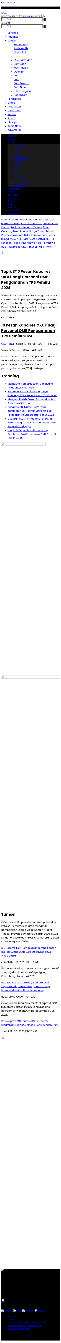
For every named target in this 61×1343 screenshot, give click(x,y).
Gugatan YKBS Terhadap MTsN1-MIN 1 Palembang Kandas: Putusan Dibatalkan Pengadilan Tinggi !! (32, 422)
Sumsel (12, 40)
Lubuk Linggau (22, 91)
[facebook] (7, 16)
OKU (16, 79)
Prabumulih (21, 48)
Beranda (13, 33)
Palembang (21, 44)
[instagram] (28, 16)
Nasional (13, 37)
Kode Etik (12, 1319)
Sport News (15, 126)
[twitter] (17, 16)
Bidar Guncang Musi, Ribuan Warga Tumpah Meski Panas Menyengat (28, 231)
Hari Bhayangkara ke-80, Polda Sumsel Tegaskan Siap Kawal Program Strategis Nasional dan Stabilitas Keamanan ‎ (25, 986)
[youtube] (40, 16)
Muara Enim (21, 52)
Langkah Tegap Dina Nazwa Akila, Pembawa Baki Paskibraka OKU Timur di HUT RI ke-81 (32, 434)
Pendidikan (14, 99)
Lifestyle (13, 122)
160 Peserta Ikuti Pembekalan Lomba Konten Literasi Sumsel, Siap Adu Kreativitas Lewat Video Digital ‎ (28, 951)
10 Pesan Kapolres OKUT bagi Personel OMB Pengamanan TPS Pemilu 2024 (29, 331)
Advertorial (14, 130)
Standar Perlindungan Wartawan (24, 1325)
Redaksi (12, 1316)
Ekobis (11, 103)
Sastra (11, 118)
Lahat (17, 56)
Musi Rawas (21, 68)
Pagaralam (20, 95)
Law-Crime (14, 110)
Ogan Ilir (19, 71)
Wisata (12, 114)
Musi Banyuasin (23, 60)
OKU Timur (20, 87)
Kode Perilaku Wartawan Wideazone (26, 1322)
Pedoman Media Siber (19, 1328)
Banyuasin (20, 64)
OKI (16, 75)
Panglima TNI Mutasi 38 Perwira (27, 407)
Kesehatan (14, 106)
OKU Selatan (21, 83)
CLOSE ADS (8, 2)
